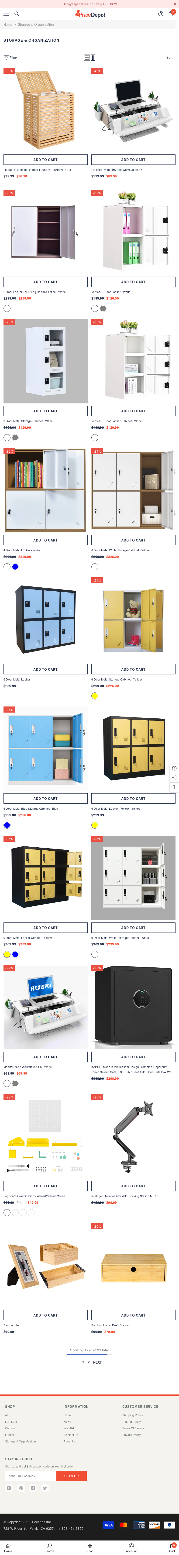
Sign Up (71, 1476)
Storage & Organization (36, 24)
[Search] (17, 14)
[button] (87, 58)
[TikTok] (33, 1488)
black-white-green (23, 1212)
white (6, 308)
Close (175, 4)
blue (15, 566)
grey (103, 308)
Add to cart (45, 159)
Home (8, 24)
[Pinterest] (21, 1488)
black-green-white (31, 1212)
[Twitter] (45, 1488)
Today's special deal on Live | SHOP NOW (90, 4)
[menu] (6, 14)
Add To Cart (45, 1186)
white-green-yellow (15, 1212)
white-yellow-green (6, 1212)
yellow (94, 695)
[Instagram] (9, 1488)
